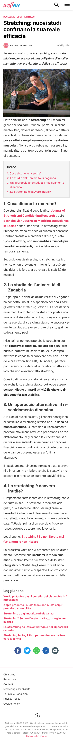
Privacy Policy (11, 698)
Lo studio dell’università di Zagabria (33, 178)
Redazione (9, 679)
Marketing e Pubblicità (16, 689)
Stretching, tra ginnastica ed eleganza (28, 613)
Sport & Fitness (26, 17)
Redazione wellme (21, 45)
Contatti (8, 684)
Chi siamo (9, 674)
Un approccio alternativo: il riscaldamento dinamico (37, 185)
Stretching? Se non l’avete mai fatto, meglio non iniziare (35, 620)
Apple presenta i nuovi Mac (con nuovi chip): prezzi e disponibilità (33, 606)
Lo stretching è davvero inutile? (30, 191)
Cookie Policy (11, 703)
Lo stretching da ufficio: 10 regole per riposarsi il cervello (35, 628)
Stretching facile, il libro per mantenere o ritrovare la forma (34, 637)
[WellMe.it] (11, 4)
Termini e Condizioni (15, 694)
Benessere (9, 17)
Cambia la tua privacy (36, 736)
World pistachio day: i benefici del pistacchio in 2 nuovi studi (35, 598)
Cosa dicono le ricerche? (25, 173)
